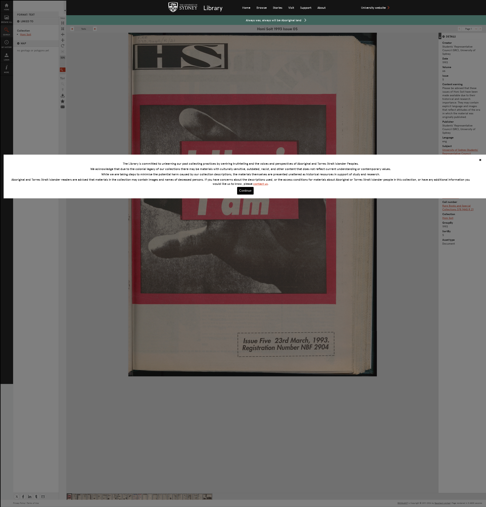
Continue (245, 190)
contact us (260, 184)
